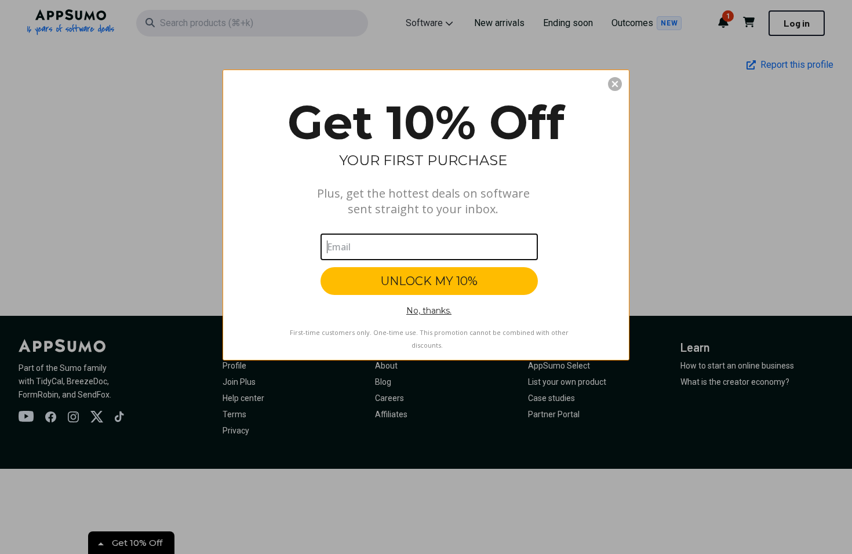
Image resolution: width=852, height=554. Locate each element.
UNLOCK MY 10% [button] (429, 281)
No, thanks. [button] (429, 310)
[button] (615, 84)
